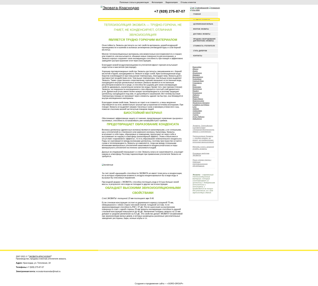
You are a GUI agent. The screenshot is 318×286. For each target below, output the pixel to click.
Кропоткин (197, 89)
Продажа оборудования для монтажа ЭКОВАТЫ (204, 40)
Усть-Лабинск (198, 117)
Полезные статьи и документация (134, 2)
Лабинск (196, 95)
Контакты (197, 56)
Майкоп (196, 97)
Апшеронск (197, 73)
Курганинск (197, 93)
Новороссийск (198, 101)
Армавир (196, 75)
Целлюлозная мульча (203, 24)
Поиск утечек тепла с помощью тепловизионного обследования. (202, 163)
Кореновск (197, 87)
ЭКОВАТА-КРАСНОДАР (40, 256)
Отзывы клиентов (188, 2)
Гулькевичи (197, 83)
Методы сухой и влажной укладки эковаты (203, 148)
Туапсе (195, 115)
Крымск (196, 91)
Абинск (195, 69)
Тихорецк (196, 113)
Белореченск (198, 77)
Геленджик (197, 79)
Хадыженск (197, 119)
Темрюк (196, 109)
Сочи (195, 107)
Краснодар (197, 67)
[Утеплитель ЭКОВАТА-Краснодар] (120, 8)
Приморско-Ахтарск (201, 103)
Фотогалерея (157, 2)
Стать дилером (200, 51)
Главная (197, 14)
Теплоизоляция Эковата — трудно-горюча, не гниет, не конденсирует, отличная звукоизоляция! (203, 139)
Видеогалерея (172, 2)
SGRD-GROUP (175, 284)
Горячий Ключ (198, 81)
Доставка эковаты (201, 34)
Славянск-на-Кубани (201, 105)
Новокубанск (198, 99)
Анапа (195, 71)
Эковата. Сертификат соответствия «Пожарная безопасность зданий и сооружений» (203, 129)
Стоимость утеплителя (204, 46)
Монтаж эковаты (201, 29)
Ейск (194, 85)
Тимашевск (197, 111)
